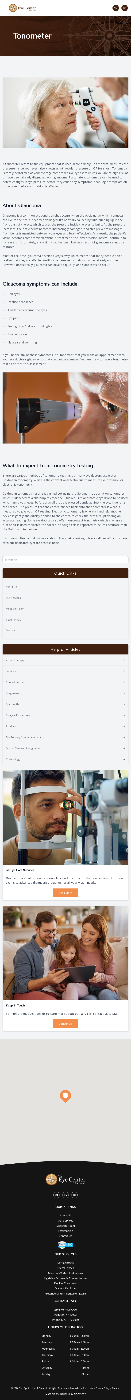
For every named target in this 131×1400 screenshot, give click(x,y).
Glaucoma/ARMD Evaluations (65, 1273)
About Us (11, 587)
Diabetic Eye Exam (65, 1288)
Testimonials (13, 619)
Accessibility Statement (81, 1388)
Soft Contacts (66, 1263)
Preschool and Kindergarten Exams (66, 1293)
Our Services (13, 598)
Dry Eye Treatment (65, 1283)
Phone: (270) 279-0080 (65, 1320)
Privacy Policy (103, 1388)
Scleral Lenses (65, 1268)
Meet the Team (15, 608)
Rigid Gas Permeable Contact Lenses (65, 1278)
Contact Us (12, 630)
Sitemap (116, 1388)
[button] (4, 8)
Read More (65, 893)
